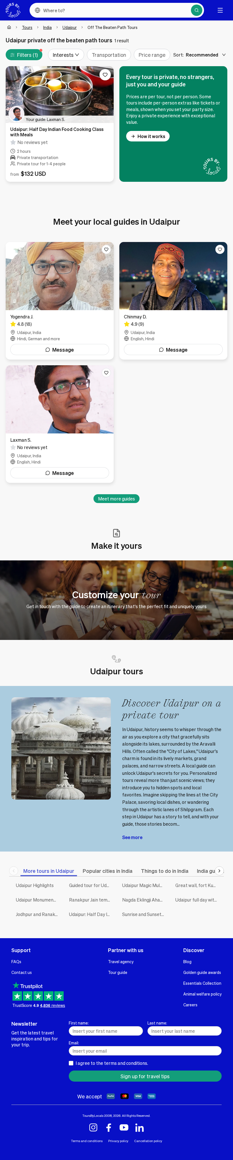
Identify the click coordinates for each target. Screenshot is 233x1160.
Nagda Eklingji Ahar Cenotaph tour (144, 900)
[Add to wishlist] (105, 74)
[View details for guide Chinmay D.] (173, 301)
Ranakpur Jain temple (91, 900)
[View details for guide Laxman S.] (60, 424)
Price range (152, 54)
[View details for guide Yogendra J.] (60, 301)
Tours (27, 27)
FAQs (16, 961)
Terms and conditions (87, 1141)
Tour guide (117, 972)
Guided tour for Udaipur (91, 885)
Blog (187, 961)
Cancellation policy (148, 1141)
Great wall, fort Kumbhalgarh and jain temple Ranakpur (197, 885)
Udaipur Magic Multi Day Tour (144, 885)
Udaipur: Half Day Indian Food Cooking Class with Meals (91, 914)
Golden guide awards (202, 972)
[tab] (48, 870)
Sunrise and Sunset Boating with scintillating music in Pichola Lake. (144, 914)
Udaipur (70, 27)
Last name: (157, 1022)
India (47, 27)
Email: (74, 1042)
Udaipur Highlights (35, 885)
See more (132, 837)
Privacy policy (118, 1141)
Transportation (109, 54)
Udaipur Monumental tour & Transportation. (38, 900)
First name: (79, 1022)
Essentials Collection (202, 983)
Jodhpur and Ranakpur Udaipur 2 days (38, 914)
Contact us (21, 972)
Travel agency (121, 961)
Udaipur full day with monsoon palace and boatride (197, 900)
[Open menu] (220, 10)
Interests (63, 54)
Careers (190, 1004)
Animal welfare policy (202, 993)
